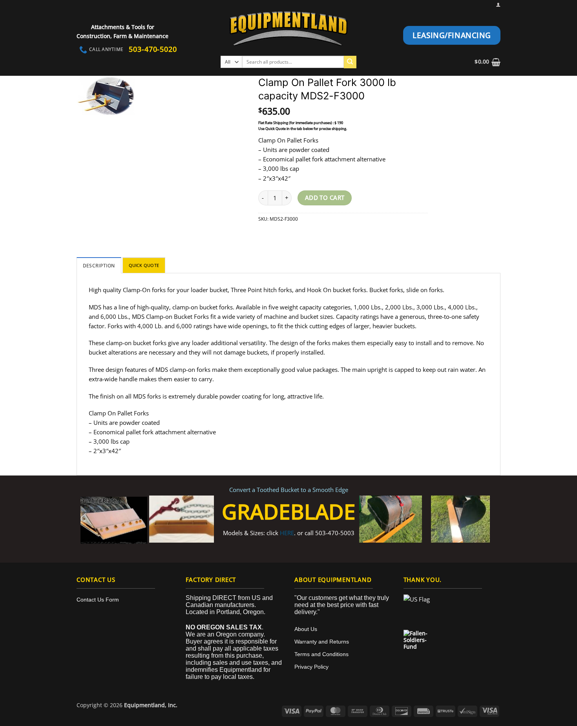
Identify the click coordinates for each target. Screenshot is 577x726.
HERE (287, 533)
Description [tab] (99, 265)
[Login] (498, 4)
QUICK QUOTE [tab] (144, 265)
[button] (487, 62)
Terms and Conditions (321, 654)
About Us (305, 629)
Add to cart (325, 197)
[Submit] (350, 62)
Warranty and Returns (321, 641)
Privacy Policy (311, 667)
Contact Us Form (98, 599)
